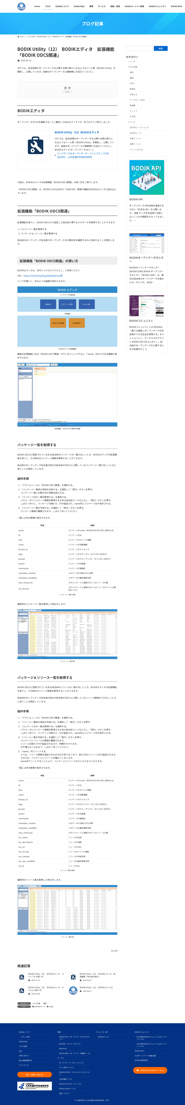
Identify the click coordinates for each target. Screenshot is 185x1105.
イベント (131, 121)
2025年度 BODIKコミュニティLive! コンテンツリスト (151, 1045)
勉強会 (132, 88)
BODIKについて (24, 1032)
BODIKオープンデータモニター (146, 259)
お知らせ (133, 94)
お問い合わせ (24, 1055)
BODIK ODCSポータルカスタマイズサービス (74, 1073)
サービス (61, 1058)
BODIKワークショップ (139, 127)
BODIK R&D (23, 1041)
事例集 (132, 105)
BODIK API (136, 199)
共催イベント (135, 138)
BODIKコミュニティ (141, 321)
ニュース (131, 61)
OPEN (67, 92)
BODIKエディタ (40, 1006)
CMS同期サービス (65, 1079)
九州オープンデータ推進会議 (145, 1055)
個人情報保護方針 (25, 1060)
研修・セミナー (65, 1093)
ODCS (132, 83)
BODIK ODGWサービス (67, 1088)
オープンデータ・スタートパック (71, 1062)
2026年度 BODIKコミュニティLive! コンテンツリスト (151, 1038)
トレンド (133, 110)
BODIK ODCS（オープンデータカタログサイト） (74, 1038)
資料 (132, 72)
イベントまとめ (136, 149)
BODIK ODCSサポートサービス (70, 1084)
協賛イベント (135, 144)
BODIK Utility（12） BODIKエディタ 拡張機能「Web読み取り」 (97, 975)
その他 (132, 116)
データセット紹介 (137, 99)
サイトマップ (24, 1065)
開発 (45, 1003)
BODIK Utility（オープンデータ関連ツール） (74, 1053)
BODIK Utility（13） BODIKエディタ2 (96, 987)
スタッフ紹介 (25, 1037)
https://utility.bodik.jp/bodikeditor (42, 275)
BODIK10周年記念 (141, 1060)
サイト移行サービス (66, 1067)
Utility (51, 1006)
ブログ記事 (36, 1003)
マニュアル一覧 (102, 1032)
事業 (59, 1032)
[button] (34, 1074)
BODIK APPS (139, 1051)
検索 (161, 48)
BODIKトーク (135, 132)
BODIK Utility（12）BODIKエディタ (77, 132)
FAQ (20, 1051)
